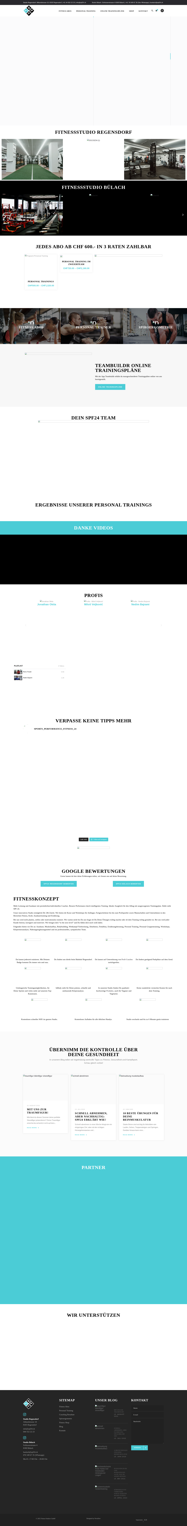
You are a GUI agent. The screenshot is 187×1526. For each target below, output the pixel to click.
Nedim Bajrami (27, 678)
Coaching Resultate (66, 1414)
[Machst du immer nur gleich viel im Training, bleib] (147, 745)
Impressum (139, 1520)
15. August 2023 (33, 1105)
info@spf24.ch (29, 1429)
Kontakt (62, 1430)
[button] (4, 159)
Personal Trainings (41, 281)
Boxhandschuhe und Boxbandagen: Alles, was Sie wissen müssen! (120, 1472)
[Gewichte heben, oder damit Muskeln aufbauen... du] (111, 745)
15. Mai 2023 (119, 1479)
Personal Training (66, 1410)
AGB (145, 1520)
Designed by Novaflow (93, 1518)
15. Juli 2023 (80, 1109)
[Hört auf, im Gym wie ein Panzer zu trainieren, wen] (40, 769)
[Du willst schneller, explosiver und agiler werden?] (76, 817)
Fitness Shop (64, 1422)
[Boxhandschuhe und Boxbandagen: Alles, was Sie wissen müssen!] (103, 1473)
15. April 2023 (120, 1498)
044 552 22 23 (29, 1432)
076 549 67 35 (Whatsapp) (33, 1455)
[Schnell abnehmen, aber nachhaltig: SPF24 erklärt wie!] (93, 1089)
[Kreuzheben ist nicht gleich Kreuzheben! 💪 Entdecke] (147, 820)
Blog (61, 1426)
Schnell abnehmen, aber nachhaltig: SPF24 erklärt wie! (91, 1116)
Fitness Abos (64, 1407)
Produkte (109, 991)
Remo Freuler (27, 672)
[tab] (39, 672)
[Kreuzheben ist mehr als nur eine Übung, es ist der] (111, 818)
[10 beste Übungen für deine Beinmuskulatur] (141, 1089)
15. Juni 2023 (128, 1109)
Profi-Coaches (127, 959)
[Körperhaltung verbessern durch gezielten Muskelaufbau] (103, 1494)
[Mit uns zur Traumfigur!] (45, 1087)
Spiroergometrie (65, 1418)
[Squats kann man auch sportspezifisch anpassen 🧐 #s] (40, 813)
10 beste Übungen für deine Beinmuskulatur (120, 1452)
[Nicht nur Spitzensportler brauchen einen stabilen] (76, 745)
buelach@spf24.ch (30, 1452)
